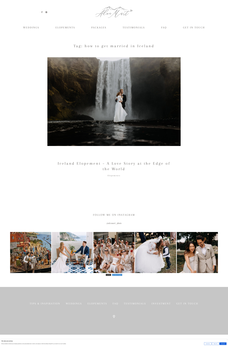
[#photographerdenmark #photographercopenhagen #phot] (197, 252)
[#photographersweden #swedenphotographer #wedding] (155, 252)
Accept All (223, 343)
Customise (208, 343)
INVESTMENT (161, 303)
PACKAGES (99, 27)
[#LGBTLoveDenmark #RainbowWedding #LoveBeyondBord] (30, 252)
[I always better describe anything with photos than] (114, 252)
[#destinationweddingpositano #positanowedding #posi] (72, 252)
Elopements (114, 175)
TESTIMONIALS (134, 27)
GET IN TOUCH (194, 27)
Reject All (215, 343)
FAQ (164, 27)
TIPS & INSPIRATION (45, 303)
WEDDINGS (31, 27)
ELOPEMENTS (65, 27)
